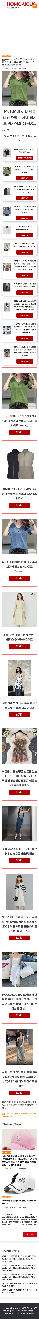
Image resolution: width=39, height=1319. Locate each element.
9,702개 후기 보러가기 (25, 158)
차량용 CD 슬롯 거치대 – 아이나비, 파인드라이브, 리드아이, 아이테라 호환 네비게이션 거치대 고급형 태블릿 (19, 1258)
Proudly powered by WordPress (17, 1311)
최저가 (19, 432)
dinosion (22, 68)
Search (30, 1235)
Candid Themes (26, 1313)
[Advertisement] (19, 31)
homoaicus (21, 4)
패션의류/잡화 (6, 56)
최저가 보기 (24, 178)
